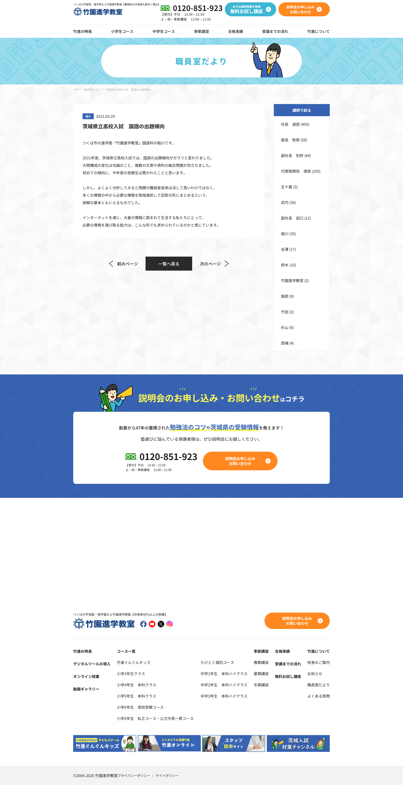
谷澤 (284, 249)
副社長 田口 (292, 218)
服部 (284, 296)
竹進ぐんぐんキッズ (133, 662)
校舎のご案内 (318, 662)
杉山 (284, 327)
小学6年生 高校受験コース (140, 707)
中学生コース (164, 31)
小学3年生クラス (131, 673)
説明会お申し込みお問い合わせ (240, 461)
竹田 (284, 311)
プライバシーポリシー (134, 775)
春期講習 (261, 662)
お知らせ (314, 673)
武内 (284, 202)
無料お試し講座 (288, 676)
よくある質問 (318, 696)
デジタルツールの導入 (92, 663)
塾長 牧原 (290, 140)
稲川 (284, 233)
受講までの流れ (275, 31)
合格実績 (235, 31)
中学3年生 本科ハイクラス (224, 696)
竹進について (318, 651)
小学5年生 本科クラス (136, 696)
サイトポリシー (167, 775)
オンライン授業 (86, 676)
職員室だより (92, 89)
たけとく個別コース (217, 662)
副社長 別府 (292, 155)
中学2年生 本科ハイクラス (224, 684)
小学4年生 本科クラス (136, 684)
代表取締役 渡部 (296, 171)
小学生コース (122, 31)
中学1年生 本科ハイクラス (224, 673)
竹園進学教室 (292, 280)
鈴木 (284, 265)
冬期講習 (261, 684)
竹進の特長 (82, 651)
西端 (284, 343)
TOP (76, 89)
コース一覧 (126, 651)
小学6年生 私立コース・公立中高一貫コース (155, 718)
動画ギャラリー (86, 689)
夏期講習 (261, 673)
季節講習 (201, 31)
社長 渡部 (290, 124)
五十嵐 (286, 186)
